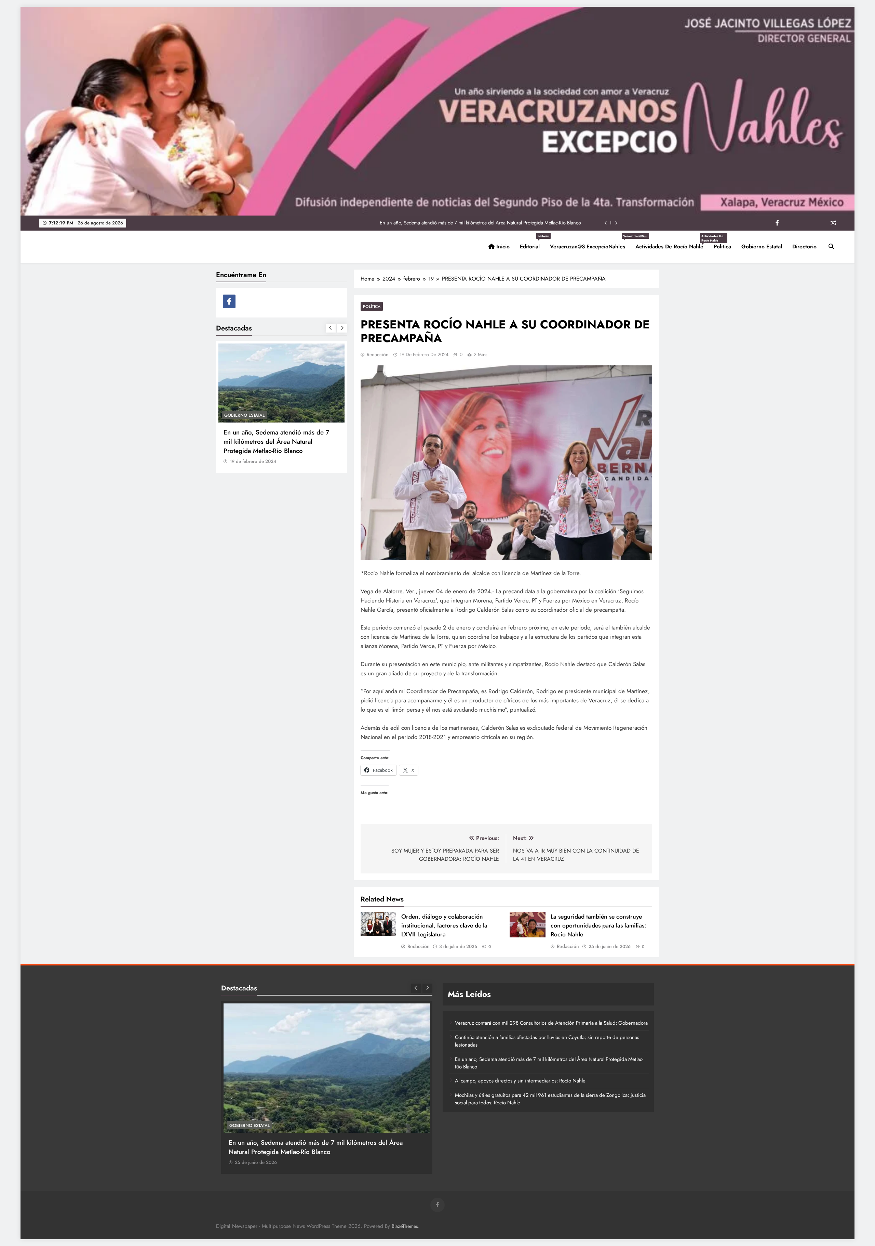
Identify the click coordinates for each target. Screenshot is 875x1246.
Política (371, 306)
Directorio (804, 246)
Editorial (532, 243)
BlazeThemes (405, 1226)
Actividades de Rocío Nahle (672, 243)
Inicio (502, 246)
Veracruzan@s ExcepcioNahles (590, 243)
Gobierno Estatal (761, 246)
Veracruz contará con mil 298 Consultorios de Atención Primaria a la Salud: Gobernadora (551, 1023)
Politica (722, 246)
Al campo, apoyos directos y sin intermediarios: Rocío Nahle (518, 222)
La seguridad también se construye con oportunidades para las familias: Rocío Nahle (598, 925)
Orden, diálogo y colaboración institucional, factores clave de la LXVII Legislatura (444, 925)
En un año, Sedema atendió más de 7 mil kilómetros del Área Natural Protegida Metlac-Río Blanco (549, 1062)
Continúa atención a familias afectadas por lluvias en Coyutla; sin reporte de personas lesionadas (547, 1041)
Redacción (377, 354)
